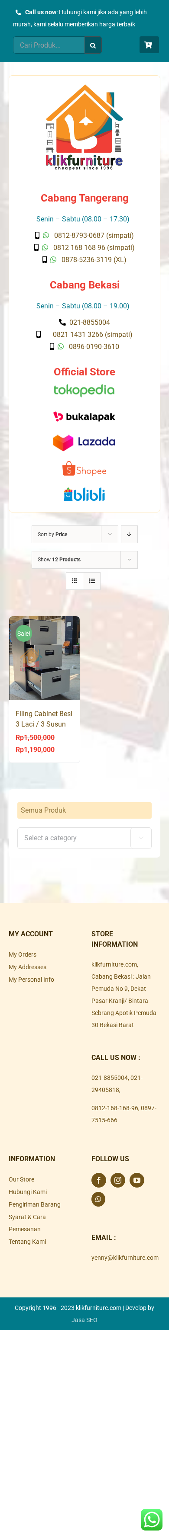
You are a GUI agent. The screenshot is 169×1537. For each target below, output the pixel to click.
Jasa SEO (85, 1319)
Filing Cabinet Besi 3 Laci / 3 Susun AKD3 (44, 724)
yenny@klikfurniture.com (125, 1257)
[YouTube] (137, 1180)
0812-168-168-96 (114, 1108)
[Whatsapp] (98, 1199)
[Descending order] (129, 534)
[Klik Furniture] (84, 87)
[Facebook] (98, 1180)
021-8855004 (109, 1077)
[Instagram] (117, 1180)
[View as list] (91, 581)
